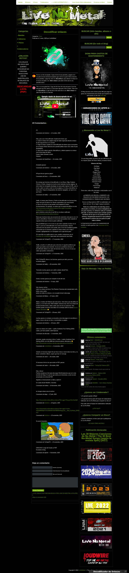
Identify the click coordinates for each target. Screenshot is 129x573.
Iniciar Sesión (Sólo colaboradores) (81, 2)
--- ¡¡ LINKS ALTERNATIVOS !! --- (60, 2)
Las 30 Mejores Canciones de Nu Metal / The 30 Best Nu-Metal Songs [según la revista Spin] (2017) (96, 437)
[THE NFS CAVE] (96, 118)
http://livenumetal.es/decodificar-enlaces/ (47, 214)
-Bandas (20, 2)
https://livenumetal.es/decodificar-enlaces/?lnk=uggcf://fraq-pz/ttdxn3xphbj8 (57, 400)
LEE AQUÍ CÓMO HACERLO (96, 423)
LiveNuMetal (47, 346)
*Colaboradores (44, 2)
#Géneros (27, 2)
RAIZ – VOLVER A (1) (96, 340)
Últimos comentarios (96, 337)
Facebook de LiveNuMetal (43, 236)
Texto (40, 36)
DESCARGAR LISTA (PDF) (24, 89)
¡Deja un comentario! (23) (39, 497)
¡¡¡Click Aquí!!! (96, 408)
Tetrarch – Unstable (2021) (99, 379)
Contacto (109, 2)
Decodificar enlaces (55, 32)
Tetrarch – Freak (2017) (96, 359)
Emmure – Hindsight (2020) (97, 346)
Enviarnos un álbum (99, 2)
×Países (35, 2)
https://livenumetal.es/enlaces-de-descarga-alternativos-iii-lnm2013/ (54, 343)
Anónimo (46, 403)
